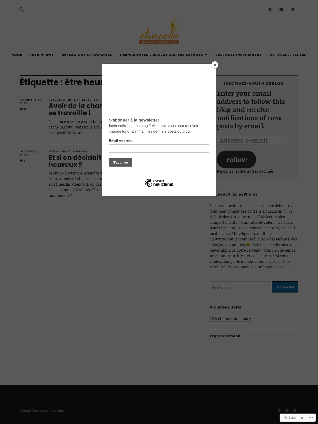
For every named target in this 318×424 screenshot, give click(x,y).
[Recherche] (21, 9)
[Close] (214, 64)
